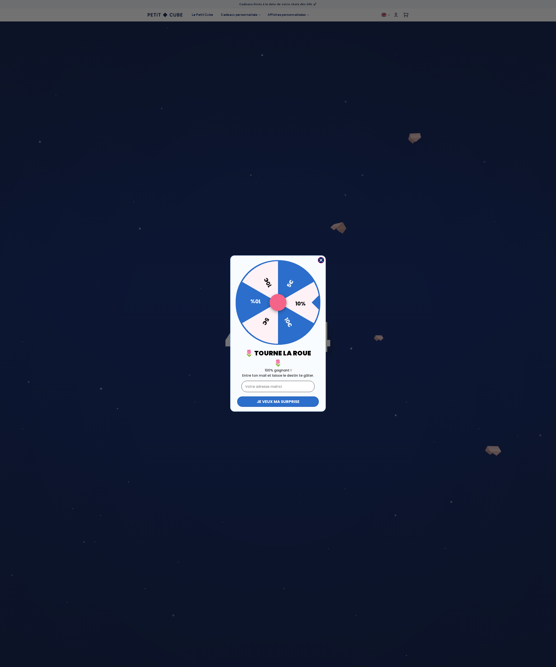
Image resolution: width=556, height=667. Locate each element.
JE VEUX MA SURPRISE (278, 401)
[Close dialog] (321, 260)
